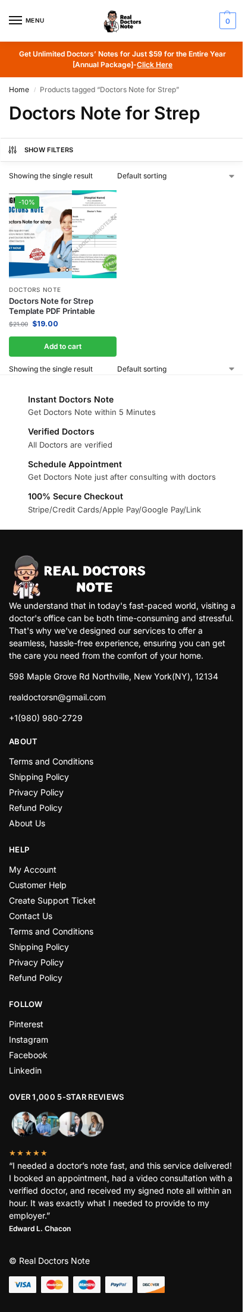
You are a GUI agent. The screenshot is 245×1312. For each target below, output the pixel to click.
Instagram (28, 1039)
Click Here (154, 64)
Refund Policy (35, 808)
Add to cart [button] (62, 346)
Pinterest (26, 1024)
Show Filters (49, 150)
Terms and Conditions (51, 761)
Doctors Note (35, 289)
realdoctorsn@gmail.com (57, 697)
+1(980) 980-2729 (46, 718)
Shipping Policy (39, 777)
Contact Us (30, 916)
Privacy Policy (36, 792)
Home (19, 89)
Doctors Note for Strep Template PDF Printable (52, 306)
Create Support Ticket (52, 900)
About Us (27, 823)
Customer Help (38, 885)
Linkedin (25, 1070)
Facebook (28, 1055)
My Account (32, 869)
